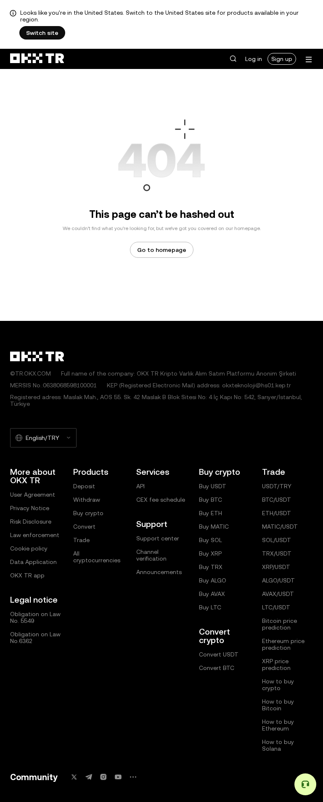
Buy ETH (210, 513)
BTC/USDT (276, 499)
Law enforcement (34, 535)
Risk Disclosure (30, 521)
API (140, 486)
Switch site (42, 32)
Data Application (33, 561)
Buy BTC (210, 499)
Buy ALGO (212, 580)
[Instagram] (103, 777)
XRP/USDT (276, 567)
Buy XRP (210, 553)
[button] (233, 59)
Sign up (281, 59)
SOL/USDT (276, 540)
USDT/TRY (276, 486)
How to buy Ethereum (278, 725)
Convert (84, 526)
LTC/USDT (276, 607)
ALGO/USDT (278, 580)
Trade (81, 540)
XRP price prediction (276, 664)
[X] (74, 777)
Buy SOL (210, 540)
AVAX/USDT (278, 593)
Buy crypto (88, 513)
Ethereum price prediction (283, 644)
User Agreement (32, 494)
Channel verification (151, 555)
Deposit (84, 486)
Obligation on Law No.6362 (35, 637)
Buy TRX (210, 567)
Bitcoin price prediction (279, 624)
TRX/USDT (276, 553)
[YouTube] (118, 777)
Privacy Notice (29, 508)
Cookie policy (29, 548)
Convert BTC (216, 667)
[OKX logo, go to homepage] (37, 58)
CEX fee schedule (160, 499)
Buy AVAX (212, 593)
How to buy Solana (278, 745)
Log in (253, 59)
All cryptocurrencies (96, 557)
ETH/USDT (276, 513)
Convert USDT (218, 654)
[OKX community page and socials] (133, 777)
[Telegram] (89, 777)
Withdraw (86, 499)
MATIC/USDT (280, 526)
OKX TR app (27, 575)
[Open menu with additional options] (308, 59)
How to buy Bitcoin (278, 705)
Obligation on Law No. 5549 (35, 617)
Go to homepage (161, 249)
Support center (157, 538)
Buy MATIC (214, 526)
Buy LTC (210, 607)
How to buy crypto (278, 684)
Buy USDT (212, 486)
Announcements (159, 572)
